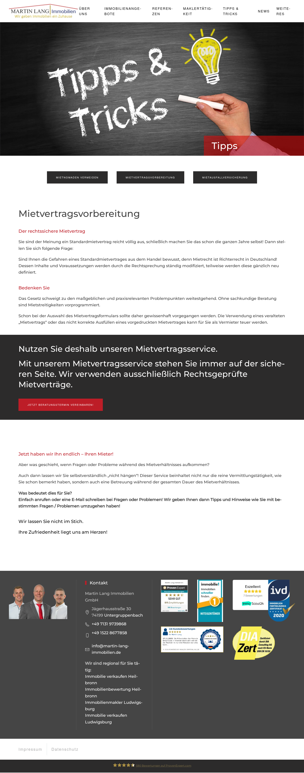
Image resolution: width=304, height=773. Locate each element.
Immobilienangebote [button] (122, 11)
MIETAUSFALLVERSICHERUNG (225, 177)
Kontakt (99, 582)
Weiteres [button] (283, 11)
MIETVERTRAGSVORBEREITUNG (150, 177)
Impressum (30, 749)
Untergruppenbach (123, 615)
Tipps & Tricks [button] (231, 11)
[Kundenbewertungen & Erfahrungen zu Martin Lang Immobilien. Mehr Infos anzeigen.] (174, 595)
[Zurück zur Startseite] (44, 11)
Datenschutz (65, 749)
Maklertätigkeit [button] (197, 11)
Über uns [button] (84, 11)
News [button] (264, 11)
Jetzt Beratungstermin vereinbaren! (61, 404)
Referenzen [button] (162, 11)
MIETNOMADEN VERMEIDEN (77, 177)
